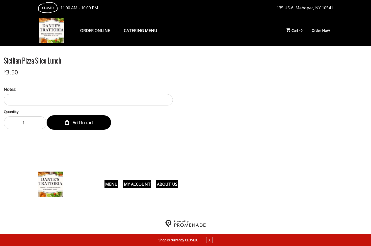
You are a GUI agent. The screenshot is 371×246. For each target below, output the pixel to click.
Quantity (11, 111)
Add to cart (82, 122)
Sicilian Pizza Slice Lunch (32, 60)
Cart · (297, 30)
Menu (111, 184)
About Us (167, 184)
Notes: (10, 89)
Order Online (95, 30)
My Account (137, 184)
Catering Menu (140, 30)
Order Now (321, 30)
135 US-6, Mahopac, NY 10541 (305, 8)
